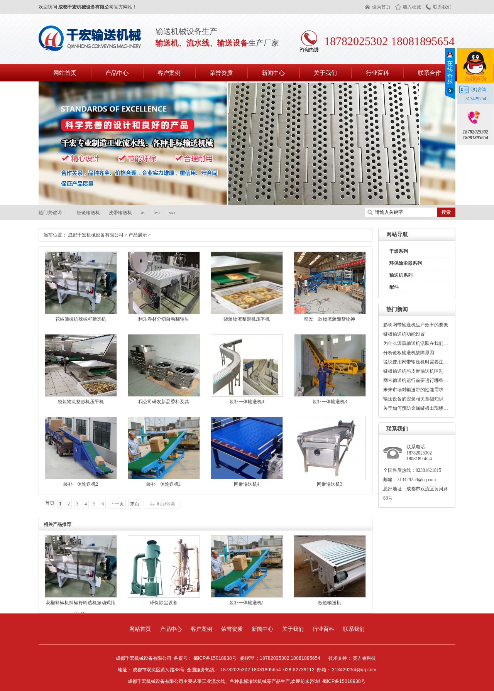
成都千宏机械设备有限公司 (96, 235)
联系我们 (442, 7)
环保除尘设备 (164, 602)
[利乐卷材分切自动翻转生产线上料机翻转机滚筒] (164, 312)
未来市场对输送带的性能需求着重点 (416, 389)
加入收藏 (412, 7)
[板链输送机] (330, 596)
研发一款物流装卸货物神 (329, 319)
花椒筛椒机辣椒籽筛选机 (80, 319)
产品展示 (138, 235)
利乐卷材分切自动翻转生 (163, 319)
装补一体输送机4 (246, 401)
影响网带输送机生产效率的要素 (415, 325)
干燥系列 (398, 251)
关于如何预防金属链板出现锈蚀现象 (416, 408)
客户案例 (201, 629)
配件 (394, 287)
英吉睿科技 (364, 658)
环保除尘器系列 (405, 263)
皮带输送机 (120, 212)
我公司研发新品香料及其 (163, 401)
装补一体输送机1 (163, 484)
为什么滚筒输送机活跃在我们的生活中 (416, 343)
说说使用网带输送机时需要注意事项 (416, 362)
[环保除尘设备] (164, 596)
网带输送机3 (329, 484)
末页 (134, 504)
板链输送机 (88, 212)
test (157, 212)
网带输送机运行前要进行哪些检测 (416, 380)
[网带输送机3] (330, 477)
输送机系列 (401, 275)
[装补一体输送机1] (164, 477)
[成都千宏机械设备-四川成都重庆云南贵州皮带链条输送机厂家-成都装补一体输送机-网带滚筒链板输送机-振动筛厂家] (90, 48)
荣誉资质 (232, 629)
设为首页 (381, 7)
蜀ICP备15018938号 (343, 681)
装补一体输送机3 (329, 401)
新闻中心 (262, 629)
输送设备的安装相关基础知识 (413, 399)
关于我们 (293, 629)
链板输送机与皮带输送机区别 (413, 371)
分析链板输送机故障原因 (408, 352)
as (143, 212)
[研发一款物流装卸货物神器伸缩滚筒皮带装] (330, 312)
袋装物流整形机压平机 (246, 319)
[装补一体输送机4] (247, 395)
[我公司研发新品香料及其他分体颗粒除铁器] (164, 395)
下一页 (117, 504)
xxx (172, 212)
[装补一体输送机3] (330, 395)
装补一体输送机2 (80, 484)
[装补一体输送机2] (81, 477)
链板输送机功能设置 (404, 334)
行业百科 (323, 629)
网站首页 (64, 72)
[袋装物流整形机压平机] (247, 312)
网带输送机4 (246, 484)
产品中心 (171, 629)
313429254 (475, 98)
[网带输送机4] (247, 477)
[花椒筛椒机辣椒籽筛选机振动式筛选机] (81, 312)
